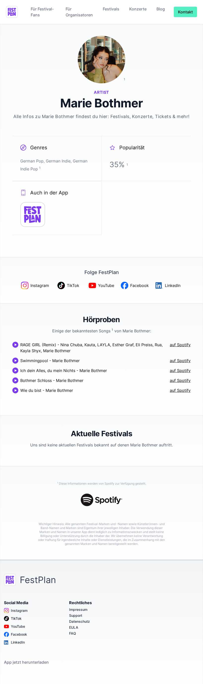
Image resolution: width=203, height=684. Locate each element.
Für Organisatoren (79, 11)
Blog (160, 8)
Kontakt (185, 11)
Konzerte (138, 8)
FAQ (72, 633)
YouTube (18, 626)
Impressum (78, 609)
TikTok (16, 618)
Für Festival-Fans (42, 11)
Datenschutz (79, 621)
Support (75, 615)
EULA (73, 627)
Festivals (111, 8)
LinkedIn (18, 642)
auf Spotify (180, 344)
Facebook (19, 634)
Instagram (19, 610)
